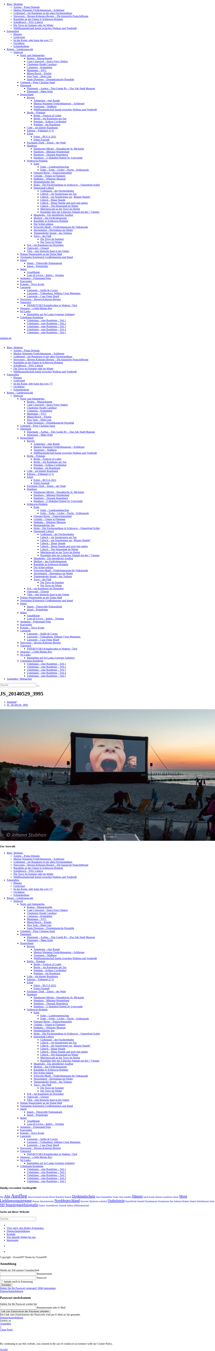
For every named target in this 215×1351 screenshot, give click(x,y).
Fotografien (13, 31)
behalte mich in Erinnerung (18, 1281)
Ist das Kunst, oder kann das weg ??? (33, 40)
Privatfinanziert (151, 1201)
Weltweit (18, 52)
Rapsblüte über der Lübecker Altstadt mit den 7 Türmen (69, 212)
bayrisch (45, 1197)
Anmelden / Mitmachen (19, 678)
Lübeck (176, 1197)
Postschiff (141, 1201)
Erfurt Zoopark (42, 139)
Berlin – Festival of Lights (47, 115)
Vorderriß (62, 1205)
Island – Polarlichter (37, 266)
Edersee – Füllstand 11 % (40, 130)
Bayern (31, 97)
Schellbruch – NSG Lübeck (28, 22)
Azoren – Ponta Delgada (26, 7)
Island (23, 260)
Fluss (121, 1197)
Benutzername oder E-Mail (51, 1307)
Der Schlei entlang (43, 224)
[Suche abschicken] (38, 685)
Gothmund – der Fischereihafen (57, 190)
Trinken (42, 1205)
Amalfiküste (33, 272)
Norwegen (84, 1201)
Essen (98, 1197)
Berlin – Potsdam (36, 112)
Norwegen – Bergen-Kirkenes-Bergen (40, 299)
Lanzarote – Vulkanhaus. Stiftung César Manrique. (54, 293)
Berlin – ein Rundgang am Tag (50, 118)
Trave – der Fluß (42, 236)
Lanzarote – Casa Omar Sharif (43, 296)
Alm (1, 1197)
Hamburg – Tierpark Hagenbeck (51, 154)
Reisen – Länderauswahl (20, 49)
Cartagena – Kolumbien (39, 67)
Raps (172, 1201)
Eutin (36, 163)
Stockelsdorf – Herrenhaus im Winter (53, 230)
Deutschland (26, 94)
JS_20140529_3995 (17, 705)
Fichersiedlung (106, 1197)
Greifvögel (19, 37)
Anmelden (6, 1285)
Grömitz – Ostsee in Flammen (49, 175)
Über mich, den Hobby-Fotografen (25, 1228)
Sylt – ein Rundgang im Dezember (45, 245)
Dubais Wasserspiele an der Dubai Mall (41, 254)
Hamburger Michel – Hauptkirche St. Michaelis (59, 148)
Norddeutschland (67, 1201)
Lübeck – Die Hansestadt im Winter (59, 205)
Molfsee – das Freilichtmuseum (50, 218)
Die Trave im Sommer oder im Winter (33, 25)
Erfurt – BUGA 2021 (45, 136)
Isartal (145, 1197)
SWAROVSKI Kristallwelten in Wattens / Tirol (52, 305)
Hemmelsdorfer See (44, 181)
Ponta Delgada (131, 1201)
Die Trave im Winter (51, 242)
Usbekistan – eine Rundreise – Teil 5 (46, 332)
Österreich (25, 302)
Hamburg (32, 145)
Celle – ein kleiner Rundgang (42, 127)
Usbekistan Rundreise (31, 317)
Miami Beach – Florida (39, 73)
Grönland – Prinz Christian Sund (37, 82)
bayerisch (37, 1197)
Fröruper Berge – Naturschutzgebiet (53, 172)
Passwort (41, 1277)
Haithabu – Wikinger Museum (50, 178)
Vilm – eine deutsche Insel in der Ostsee (48, 251)
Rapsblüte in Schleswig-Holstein (51, 221)
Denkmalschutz (83, 1196)
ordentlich (103, 1201)
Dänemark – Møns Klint (40, 91)
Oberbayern (93, 1201)
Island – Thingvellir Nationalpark (44, 263)
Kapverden (26, 281)
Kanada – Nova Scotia (32, 284)
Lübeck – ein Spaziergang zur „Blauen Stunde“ (65, 196)
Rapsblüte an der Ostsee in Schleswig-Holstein (38, 19)
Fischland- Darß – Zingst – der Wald (46, 142)
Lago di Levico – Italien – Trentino (45, 275)
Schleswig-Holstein (37, 160)
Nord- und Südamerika (32, 55)
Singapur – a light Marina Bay (36, 308)
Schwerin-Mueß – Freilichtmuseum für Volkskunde (61, 227)
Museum (35, 1201)
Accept (4, 1349)
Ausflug (19, 1195)
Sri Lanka (25, 311)
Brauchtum (60, 1197)
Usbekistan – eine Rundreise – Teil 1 (46, 320)
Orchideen (19, 43)
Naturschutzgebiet (47, 1201)
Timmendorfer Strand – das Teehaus (53, 233)
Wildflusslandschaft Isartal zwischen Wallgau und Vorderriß (45, 28)
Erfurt (30, 133)
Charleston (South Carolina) (42, 64)
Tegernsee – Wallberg (45, 106)
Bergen (52, 1197)
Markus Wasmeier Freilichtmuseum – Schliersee (38, 10)
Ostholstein (116, 1201)
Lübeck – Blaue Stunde (52, 199)
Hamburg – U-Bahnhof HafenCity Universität (58, 157)
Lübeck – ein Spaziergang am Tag (58, 193)
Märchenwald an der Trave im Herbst (60, 209)
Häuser (137, 1196)
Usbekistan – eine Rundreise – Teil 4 (46, 329)
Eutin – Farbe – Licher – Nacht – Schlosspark (64, 169)
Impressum (12, 1240)
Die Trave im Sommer (52, 239)
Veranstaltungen (52, 1205)
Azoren (30, 1197)
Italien (23, 269)
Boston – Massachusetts (39, 58)
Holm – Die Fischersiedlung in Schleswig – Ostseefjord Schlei (67, 184)
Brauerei (68, 1197)
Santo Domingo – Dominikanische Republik (50, 79)
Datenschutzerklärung (18, 1231)
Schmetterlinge (21, 46)
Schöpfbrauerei (203, 1201)
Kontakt (11, 1234)
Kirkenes (158, 1197)
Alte (7, 1196)
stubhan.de (5, 338)
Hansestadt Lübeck (44, 187)
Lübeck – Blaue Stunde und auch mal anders (64, 202)
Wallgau (70, 1205)
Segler (212, 1201)
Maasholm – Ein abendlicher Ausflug (53, 215)
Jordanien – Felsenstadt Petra (35, 278)
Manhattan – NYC (37, 70)
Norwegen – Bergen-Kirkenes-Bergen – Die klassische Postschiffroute (50, 16)
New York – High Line (39, 76)
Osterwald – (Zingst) (38, 248)
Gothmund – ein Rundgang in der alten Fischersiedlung (42, 13)
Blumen (17, 34)
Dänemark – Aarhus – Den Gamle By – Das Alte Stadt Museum (61, 88)
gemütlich (128, 1197)
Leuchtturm (167, 1197)
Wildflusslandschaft (81, 1205)
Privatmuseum (163, 1201)
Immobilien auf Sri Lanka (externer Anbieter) (51, 314)
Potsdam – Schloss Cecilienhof (50, 121)
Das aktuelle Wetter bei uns (21, 1237)
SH (2, 1205)
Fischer (116, 1197)
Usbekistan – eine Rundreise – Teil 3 (46, 326)
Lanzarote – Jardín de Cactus (42, 290)
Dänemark (25, 85)
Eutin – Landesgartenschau (54, 166)
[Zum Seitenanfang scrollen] (8, 1251)
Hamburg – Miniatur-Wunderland (51, 151)
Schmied (193, 1201)
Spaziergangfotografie (21, 1205)
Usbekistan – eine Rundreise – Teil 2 (46, 323)
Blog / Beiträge (15, 4)
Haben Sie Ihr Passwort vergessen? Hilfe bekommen (28, 1288)
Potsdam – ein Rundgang (47, 124)
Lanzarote (25, 287)
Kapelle (152, 1197)
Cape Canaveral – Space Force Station (47, 61)
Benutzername (44, 1273)
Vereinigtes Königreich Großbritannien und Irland (46, 257)
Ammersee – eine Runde (47, 100)
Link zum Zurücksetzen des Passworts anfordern (25, 1311)
